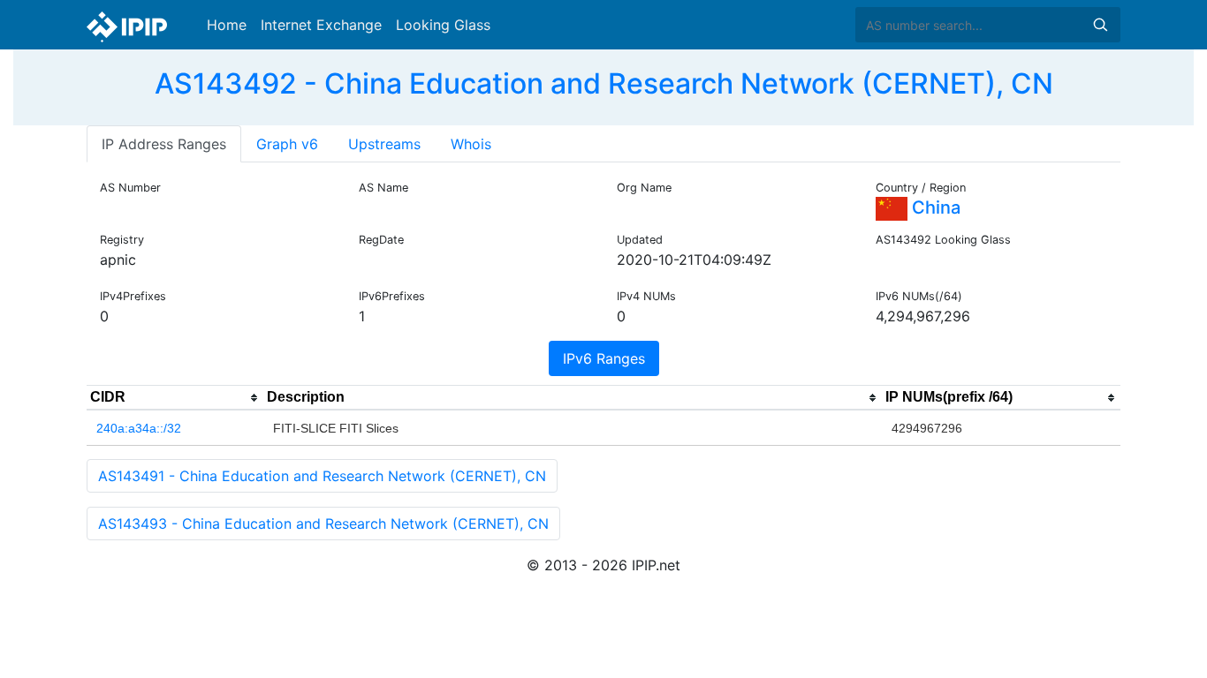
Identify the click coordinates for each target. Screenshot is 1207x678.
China (933, 207)
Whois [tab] (471, 144)
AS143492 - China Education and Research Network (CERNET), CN (604, 83)
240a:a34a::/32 (138, 428)
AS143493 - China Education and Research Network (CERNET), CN (323, 523)
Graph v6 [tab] (287, 144)
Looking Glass (443, 25)
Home (227, 25)
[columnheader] (175, 398)
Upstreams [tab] (384, 144)
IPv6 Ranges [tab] (604, 358)
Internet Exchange (321, 25)
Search (1100, 24)
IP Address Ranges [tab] (164, 144)
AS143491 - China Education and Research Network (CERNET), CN (322, 476)
